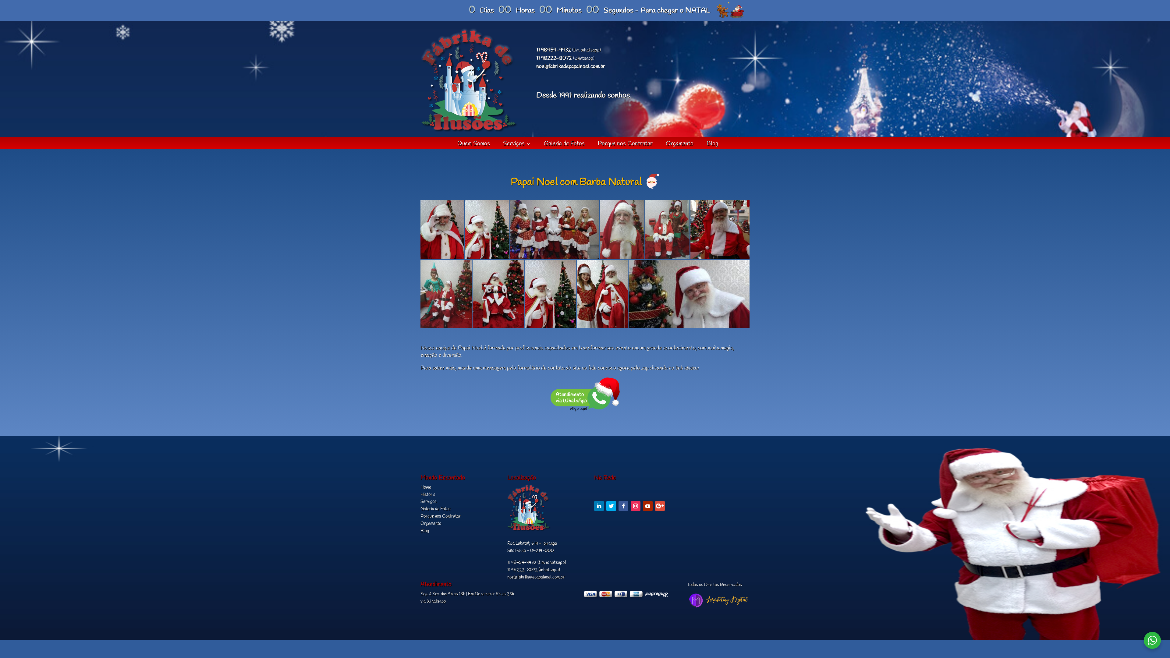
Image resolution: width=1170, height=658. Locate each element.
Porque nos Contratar (625, 145)
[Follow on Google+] (660, 506)
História (427, 495)
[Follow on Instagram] (635, 506)
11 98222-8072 (554, 58)
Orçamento (679, 145)
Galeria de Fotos (564, 145)
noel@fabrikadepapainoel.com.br (570, 66)
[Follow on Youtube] (648, 506)
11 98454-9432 (553, 50)
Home (425, 487)
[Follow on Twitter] (611, 506)
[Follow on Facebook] (623, 506)
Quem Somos (473, 145)
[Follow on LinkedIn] (599, 506)
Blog (712, 145)
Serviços (514, 145)
